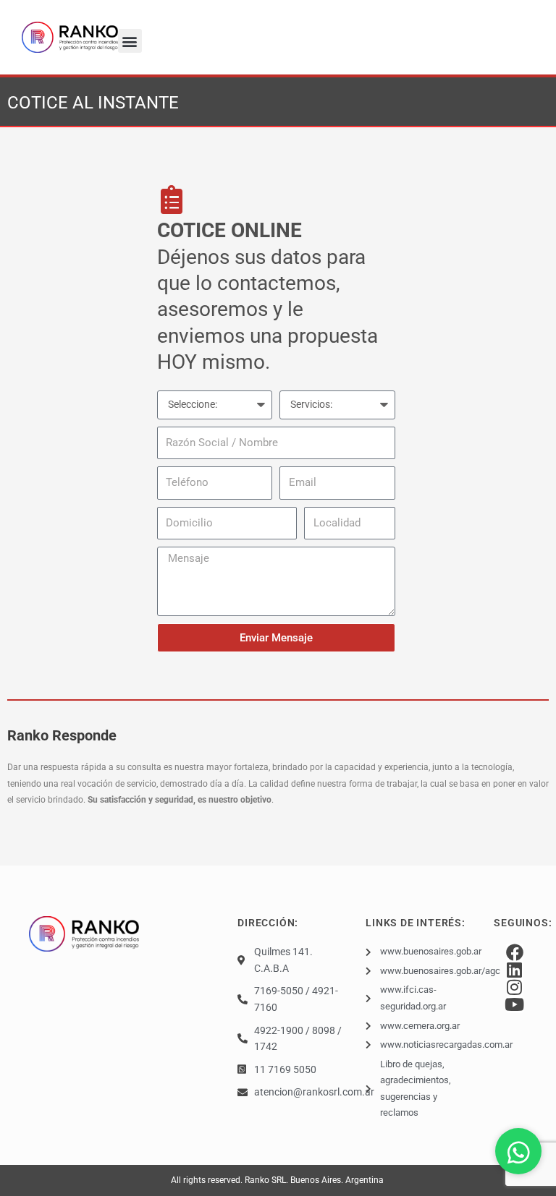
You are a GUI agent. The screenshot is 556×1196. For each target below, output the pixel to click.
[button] (130, 41)
